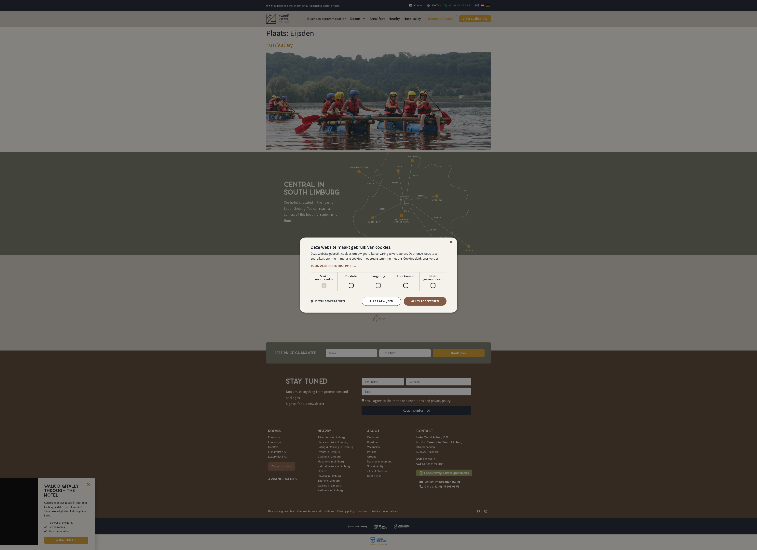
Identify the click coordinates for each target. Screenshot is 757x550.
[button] (378, 266)
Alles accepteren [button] (425, 301)
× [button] (450, 242)
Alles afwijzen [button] (381, 301)
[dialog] (378, 275)
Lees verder (430, 258)
